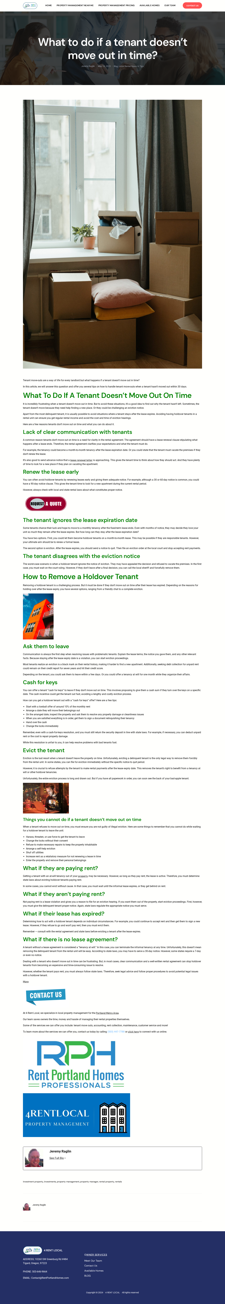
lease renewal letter (81, 460)
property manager (89, 1181)
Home (48, 5)
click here (133, 1031)
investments (50, 1181)
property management (68, 1181)
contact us (192, 5)
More (26, 981)
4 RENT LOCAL (53, 1250)
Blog (116, 66)
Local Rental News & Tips (131, 66)
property (83, 876)
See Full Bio (56, 1158)
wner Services (96, 1254)
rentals (118, 1181)
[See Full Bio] (65, 1158)
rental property (106, 1181)
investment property (33, 1181)
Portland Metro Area (107, 1013)
